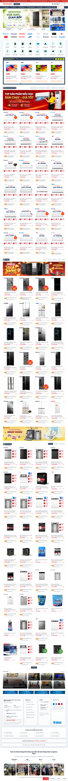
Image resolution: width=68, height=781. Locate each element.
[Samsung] (30, 37)
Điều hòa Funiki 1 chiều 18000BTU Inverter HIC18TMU (26, 248)
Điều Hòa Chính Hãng (10, 87)
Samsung (54, 259)
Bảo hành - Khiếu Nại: (44, 705)
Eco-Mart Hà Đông (55, 732)
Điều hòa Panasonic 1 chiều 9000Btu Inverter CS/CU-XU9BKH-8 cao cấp (42, 224)
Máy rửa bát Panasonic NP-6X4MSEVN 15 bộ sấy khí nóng (25, 462)
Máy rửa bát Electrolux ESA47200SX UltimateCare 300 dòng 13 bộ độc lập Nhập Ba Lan (57, 585)
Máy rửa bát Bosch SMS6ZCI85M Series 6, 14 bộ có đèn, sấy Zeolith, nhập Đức (26, 634)
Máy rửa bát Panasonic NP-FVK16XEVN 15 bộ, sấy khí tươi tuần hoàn (10, 487)
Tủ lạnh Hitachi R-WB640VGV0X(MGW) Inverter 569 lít (42, 416)
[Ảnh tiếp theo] (63, 769)
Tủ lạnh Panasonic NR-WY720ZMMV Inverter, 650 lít (26, 293)
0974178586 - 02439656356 (40, 740)
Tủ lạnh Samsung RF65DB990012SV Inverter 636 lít (42, 318)
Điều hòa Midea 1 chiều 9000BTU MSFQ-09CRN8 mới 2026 (10, 199)
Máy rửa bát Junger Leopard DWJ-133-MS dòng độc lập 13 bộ (26, 560)
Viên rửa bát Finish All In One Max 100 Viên (57, 609)
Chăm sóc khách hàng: (44, 707)
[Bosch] (38, 34)
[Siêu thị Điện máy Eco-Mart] (8, 4)
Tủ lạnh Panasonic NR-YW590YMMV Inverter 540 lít (26, 367)
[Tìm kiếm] (22, 4)
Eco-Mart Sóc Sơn (23, 732)
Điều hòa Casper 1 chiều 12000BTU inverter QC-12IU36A (57, 175)
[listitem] (10, 769)
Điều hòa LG (48, 87)
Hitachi (44, 259)
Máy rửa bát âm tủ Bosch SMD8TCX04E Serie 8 (24, 487)
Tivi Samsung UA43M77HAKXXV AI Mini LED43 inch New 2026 (11, 77)
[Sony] (54, 34)
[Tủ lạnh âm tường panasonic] (26, 18)
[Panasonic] (14, 34)
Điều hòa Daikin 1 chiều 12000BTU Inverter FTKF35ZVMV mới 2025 (57, 127)
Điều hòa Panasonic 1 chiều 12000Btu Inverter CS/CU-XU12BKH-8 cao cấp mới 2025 (56, 224)
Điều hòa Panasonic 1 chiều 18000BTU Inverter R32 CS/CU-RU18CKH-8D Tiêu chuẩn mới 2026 (26, 127)
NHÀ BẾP (40, 7)
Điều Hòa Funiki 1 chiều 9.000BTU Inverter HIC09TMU (26, 175)
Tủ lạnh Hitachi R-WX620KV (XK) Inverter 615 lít (57, 318)
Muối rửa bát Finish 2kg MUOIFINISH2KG (8, 658)
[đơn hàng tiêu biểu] (57, 12)
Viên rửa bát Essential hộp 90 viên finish (41, 560)
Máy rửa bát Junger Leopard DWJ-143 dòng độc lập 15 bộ (42, 658)
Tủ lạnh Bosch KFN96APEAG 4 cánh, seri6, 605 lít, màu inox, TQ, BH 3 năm (10, 392)
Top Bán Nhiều (8, 59)
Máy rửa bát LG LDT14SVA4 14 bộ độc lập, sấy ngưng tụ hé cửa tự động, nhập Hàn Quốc (41, 634)
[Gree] (46, 37)
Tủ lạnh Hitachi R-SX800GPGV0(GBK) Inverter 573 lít (26, 392)
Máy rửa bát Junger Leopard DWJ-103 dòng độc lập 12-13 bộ (57, 658)
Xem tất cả (63, 671)
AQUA (59, 259)
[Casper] (46, 34)
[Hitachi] (14, 37)
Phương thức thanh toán (30, 712)
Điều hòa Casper (61, 87)
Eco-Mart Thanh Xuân (9, 735)
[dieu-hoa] (34, 100)
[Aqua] (30, 34)
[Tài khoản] (62, 4)
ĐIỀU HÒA (6, 7)
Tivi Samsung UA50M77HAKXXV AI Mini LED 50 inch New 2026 (26, 77)
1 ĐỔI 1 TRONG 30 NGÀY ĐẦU (22, 58)
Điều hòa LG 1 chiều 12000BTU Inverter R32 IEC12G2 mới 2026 (41, 248)
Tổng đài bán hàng (43, 709)
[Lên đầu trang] (66, 771)
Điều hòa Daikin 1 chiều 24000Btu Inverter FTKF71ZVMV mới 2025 (26, 151)
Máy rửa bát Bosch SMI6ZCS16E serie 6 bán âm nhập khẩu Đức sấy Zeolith (26, 585)
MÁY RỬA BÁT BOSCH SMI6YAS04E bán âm (57, 634)
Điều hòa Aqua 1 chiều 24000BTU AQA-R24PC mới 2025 (57, 199)
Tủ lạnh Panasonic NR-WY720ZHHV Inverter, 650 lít (10, 293)
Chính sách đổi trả (29, 707)
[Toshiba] (22, 34)
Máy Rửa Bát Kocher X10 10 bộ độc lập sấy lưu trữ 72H (26, 536)
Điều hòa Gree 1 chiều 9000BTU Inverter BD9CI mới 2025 (9, 175)
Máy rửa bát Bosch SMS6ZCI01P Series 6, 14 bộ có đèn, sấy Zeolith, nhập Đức (57, 536)
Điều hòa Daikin (42, 87)
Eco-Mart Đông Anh (8, 732)
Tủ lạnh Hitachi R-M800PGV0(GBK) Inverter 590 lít (57, 392)
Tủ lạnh (7, 259)
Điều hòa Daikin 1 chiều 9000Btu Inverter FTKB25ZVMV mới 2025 (41, 151)
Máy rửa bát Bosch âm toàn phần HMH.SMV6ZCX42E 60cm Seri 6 (25, 658)
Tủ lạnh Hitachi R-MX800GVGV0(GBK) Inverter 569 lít (10, 367)
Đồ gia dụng (8, 444)
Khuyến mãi (61, 7)
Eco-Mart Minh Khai (55, 735)
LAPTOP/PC (49, 7)
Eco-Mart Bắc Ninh (39, 735)
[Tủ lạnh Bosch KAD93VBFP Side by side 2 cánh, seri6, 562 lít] (10, 334)
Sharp (63, 259)
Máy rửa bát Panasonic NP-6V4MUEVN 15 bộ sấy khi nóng (9, 462)
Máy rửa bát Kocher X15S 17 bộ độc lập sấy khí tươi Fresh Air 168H (57, 560)
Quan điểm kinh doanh (30, 717)
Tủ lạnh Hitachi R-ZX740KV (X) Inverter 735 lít (25, 318)
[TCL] (6, 37)
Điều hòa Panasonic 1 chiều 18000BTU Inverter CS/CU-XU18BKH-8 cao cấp (9, 248)
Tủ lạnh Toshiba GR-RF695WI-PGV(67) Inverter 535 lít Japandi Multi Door (57, 416)
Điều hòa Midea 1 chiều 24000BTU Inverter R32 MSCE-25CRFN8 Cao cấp (42, 199)
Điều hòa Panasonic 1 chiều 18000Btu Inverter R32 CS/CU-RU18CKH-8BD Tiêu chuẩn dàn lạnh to (10, 127)
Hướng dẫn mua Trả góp (30, 714)
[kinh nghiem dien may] (57, 20)
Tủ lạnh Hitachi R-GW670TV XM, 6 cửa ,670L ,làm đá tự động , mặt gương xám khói (10, 318)
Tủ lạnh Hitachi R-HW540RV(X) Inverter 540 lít (41, 367)
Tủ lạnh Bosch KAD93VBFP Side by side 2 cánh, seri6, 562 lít (10, 343)
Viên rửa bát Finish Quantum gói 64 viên (42, 609)
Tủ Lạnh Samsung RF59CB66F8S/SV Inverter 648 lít (26, 416)
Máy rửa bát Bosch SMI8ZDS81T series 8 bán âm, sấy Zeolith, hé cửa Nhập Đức (57, 511)
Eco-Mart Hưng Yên (24, 735)
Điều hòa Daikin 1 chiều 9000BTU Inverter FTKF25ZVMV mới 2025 (10, 151)
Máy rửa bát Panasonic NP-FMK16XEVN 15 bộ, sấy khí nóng (57, 462)
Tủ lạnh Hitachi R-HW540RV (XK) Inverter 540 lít (57, 367)
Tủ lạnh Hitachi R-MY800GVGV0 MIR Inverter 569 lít (42, 343)
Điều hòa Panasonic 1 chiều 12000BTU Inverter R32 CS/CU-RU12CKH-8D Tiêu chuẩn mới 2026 (42, 127)
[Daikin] (6, 34)
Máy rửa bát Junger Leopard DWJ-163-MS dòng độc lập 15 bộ (10, 560)
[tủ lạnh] (34, 269)
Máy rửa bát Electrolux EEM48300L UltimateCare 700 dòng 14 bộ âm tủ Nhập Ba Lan (42, 585)
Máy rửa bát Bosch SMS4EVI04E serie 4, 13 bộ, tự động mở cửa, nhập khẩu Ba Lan (10, 511)
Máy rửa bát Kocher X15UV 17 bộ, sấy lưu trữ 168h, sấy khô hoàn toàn (42, 487)
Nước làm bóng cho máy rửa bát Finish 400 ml (9, 634)
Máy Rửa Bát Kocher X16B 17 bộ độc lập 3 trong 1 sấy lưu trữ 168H (41, 536)
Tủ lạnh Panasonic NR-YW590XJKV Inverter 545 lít (42, 392)
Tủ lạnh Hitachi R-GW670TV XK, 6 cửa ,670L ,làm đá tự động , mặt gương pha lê (57, 293)
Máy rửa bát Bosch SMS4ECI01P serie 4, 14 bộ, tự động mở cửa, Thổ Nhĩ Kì (26, 511)
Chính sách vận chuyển (30, 704)
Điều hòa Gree (54, 87)
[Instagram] (62, 704)
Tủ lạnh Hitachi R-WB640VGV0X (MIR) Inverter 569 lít (9, 416)
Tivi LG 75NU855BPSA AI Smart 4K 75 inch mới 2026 (56, 77)
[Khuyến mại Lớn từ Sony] (57, 27)
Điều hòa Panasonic (34, 87)
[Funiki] (62, 37)
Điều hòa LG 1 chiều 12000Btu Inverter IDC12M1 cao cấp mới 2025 (57, 151)
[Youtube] (59, 704)
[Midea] (38, 37)
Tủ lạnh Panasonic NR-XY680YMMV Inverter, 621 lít (42, 293)
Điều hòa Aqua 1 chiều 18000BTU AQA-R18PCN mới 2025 (10, 224)
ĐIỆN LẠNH (22, 7)
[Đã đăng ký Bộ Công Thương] (57, 722)
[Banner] (34, 434)
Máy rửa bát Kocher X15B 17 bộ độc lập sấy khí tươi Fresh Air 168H (10, 585)
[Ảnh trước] (5, 769)
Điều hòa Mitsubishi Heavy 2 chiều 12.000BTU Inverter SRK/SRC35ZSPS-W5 (26, 224)
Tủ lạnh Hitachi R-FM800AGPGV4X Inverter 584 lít (26, 343)
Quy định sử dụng (29, 709)
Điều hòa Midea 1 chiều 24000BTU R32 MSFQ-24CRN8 (26, 199)
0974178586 (56, 4)
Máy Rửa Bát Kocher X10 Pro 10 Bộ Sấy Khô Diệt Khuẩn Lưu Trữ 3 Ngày (10, 536)
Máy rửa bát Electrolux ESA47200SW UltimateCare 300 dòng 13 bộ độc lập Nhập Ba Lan (10, 609)
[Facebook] (54, 704)
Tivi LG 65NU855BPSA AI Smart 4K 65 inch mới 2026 (41, 77)
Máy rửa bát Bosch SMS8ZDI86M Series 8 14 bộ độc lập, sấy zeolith (41, 462)
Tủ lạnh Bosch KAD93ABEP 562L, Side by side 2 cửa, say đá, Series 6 (57, 343)
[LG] (62, 34)
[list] (34, 769)
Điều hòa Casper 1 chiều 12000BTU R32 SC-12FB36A (42, 175)
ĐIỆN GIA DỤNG (32, 7)
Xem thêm (34, 667)
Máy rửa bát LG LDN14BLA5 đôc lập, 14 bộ (57, 487)
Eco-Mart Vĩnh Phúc (40, 732)
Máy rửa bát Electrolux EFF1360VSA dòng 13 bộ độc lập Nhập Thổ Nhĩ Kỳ (26, 609)
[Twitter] (56, 704)
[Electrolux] (54, 37)
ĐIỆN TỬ (14, 7)
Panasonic (49, 259)
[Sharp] (22, 37)
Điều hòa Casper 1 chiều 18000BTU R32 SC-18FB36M (57, 248)
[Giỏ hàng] (64, 4)
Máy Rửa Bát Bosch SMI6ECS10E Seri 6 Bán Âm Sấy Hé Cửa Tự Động (42, 511)
